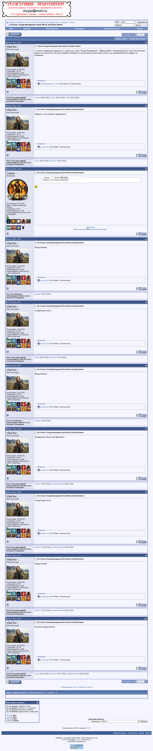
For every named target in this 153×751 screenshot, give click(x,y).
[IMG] (8, 719)
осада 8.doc (44, 596)
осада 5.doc (44, 407)
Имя (117, 22)
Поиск (139, 28)
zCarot (78, 740)
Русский (65, 740)
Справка (26, 28)
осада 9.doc (44, 660)
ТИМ (68, 97)
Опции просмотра (137, 39)
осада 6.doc (44, 470)
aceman (37, 97)
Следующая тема (84, 687)
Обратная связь (119, 733)
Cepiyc (53, 97)
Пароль (118, 25)
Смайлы (9, 717)
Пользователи (52, 28)
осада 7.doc (44, 533)
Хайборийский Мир (16, 22)
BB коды (9, 715)
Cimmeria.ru (132, 733)
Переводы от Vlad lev (67, 22)
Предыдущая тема (69, 687)
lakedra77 (53, 161)
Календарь (79, 28)
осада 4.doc (44, 343)
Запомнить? (142, 22)
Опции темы (120, 39)
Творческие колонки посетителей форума (42, 22)
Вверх (148, 733)
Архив (141, 733)
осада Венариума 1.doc (49, 84)
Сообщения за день (112, 28)
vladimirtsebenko (58, 484)
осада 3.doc (44, 280)
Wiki (11, 28)
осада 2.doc (44, 147)
